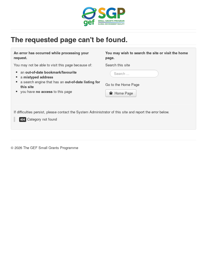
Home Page (123, 93)
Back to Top (186, 147)
